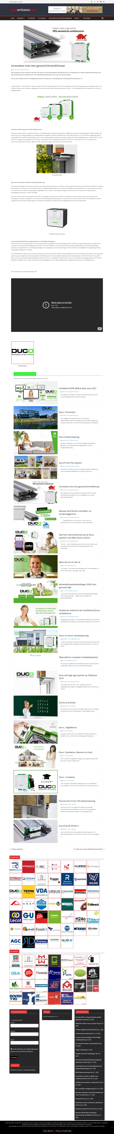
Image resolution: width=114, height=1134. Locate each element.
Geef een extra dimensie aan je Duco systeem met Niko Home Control (76, 536)
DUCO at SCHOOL (67, 702)
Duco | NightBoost (68, 727)
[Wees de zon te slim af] (36, 566)
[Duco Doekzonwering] (36, 442)
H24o (74, 706)
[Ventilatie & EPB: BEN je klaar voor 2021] (36, 392)
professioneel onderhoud (84, 1033)
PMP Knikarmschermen (83, 1072)
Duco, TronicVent (67, 412)
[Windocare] (54, 862)
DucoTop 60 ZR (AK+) (69, 825)
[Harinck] (54, 874)
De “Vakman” (42, 18)
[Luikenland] (41, 874)
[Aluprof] (80, 862)
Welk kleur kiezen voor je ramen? (86, 1023)
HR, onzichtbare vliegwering (84, 1089)
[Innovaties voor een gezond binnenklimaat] (36, 492)
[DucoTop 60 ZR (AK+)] (36, 831)
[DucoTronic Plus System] (36, 467)
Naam (12, 1040)
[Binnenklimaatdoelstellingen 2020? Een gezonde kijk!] (36, 591)
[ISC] (41, 862)
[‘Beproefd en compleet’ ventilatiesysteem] (36, 655)
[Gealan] (28, 874)
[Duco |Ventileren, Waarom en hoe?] (36, 756)
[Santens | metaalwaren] (80, 874)
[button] (24, 18)
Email (12, 1023)
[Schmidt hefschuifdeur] (15, 874)
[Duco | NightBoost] (36, 732)
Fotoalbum (86, 18)
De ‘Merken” (31, 18)
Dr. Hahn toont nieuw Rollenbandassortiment (88, 849)
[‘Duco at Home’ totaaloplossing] (36, 641)
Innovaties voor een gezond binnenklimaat (79, 486)
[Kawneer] (93, 862)
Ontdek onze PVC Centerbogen (85, 1054)
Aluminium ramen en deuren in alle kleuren (89, 1102)
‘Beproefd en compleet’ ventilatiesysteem (78, 657)
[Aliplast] (28, 862)
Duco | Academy (67, 777)
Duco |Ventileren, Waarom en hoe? (76, 752)
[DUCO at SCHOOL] (36, 707)
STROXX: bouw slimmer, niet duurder (87, 1082)
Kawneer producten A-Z (83, 1109)
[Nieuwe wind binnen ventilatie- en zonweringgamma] (36, 517)
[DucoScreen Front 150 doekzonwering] (36, 806)
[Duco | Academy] (36, 781)
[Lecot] (15, 912)
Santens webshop (17, 849)
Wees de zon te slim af (69, 562)
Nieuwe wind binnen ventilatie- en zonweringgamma (75, 512)
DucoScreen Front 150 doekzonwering (77, 801)
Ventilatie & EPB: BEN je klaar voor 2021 (77, 388)
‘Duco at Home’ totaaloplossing (74, 635)
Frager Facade (80, 1050)
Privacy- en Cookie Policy (63, 1131)
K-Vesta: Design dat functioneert (86, 1030)
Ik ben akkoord (48, 1131)
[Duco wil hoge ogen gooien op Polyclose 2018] (36, 682)
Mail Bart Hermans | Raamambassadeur (23, 1070)
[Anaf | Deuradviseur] (28, 899)
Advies (77, 18)
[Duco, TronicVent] (36, 417)
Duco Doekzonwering (69, 437)
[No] (112, 1127)
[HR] (67, 862)
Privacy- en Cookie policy (26, 1049)
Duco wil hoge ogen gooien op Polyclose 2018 (78, 677)
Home (12, 18)
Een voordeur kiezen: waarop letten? (87, 1043)
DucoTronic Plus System (70, 462)
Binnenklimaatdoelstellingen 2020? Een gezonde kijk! (77, 586)
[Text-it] (67, 937)
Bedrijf (13, 1031)
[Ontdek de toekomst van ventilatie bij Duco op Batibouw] (36, 616)
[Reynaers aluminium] (67, 874)
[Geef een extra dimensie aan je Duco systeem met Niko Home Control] (36, 541)
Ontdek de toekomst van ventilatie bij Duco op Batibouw (79, 612)
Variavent (79, 1099)
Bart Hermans (25, 69)
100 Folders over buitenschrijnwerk (60, 18)
